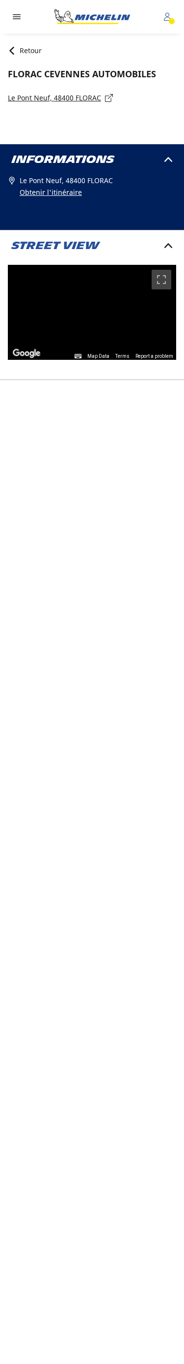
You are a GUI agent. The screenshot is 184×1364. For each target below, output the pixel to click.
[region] (92, 312)
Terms (122, 356)
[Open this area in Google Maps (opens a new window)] (26, 353)
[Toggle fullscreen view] (161, 279)
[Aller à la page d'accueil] (92, 17)
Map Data (98, 356)
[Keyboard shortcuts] (78, 356)
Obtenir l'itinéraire (51, 192)
